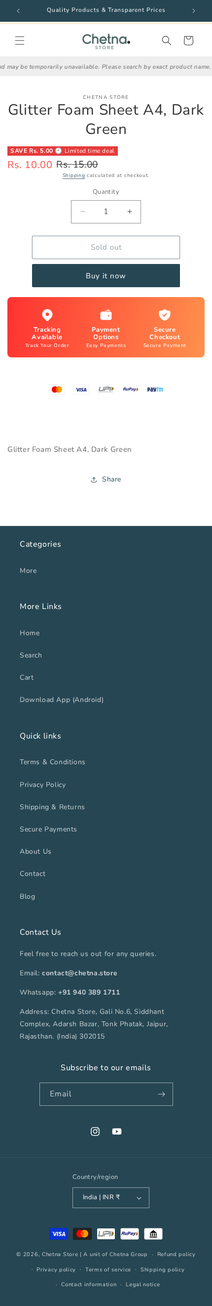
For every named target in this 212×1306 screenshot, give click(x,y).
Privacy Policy (43, 784)
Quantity (106, 191)
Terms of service (108, 1269)
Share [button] (111, 479)
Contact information (88, 1284)
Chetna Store (60, 1254)
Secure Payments (48, 829)
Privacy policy (56, 1269)
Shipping (74, 175)
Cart (27, 677)
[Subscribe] (162, 1094)
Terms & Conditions (53, 762)
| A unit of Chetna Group (114, 1254)
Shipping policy (163, 1269)
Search (31, 655)
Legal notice (143, 1284)
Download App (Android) (62, 699)
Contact (32, 873)
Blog (27, 896)
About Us (36, 851)
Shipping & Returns (52, 807)
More (28, 570)
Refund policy (176, 1254)
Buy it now (106, 276)
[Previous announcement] (18, 11)
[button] (20, 40)
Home (29, 633)
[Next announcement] (194, 11)
